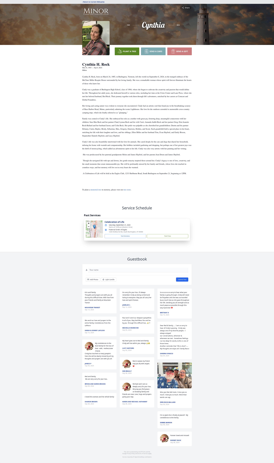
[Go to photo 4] (171, 386)
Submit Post (182, 279)
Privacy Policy (131, 453)
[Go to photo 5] (172, 386)
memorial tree (95, 189)
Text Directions (125, 236)
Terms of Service (143, 453)
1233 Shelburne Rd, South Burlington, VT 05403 (126, 232)
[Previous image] (159, 375)
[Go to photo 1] (167, 386)
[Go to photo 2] (168, 386)
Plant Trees (167, 236)
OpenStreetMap (139, 457)
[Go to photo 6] (173, 386)
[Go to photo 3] (170, 386)
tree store (127, 189)
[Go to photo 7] (175, 386)
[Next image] (189, 375)
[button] (94, 227)
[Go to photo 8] (176, 386)
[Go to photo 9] (177, 386)
